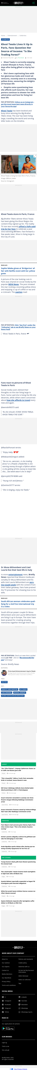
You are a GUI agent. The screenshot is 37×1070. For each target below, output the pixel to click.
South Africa (5, 804)
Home (3, 35)
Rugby (3, 876)
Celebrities (22, 35)
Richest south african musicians (13, 695)
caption (18, 292)
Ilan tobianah (6, 692)
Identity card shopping (10, 689)
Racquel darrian (19, 692)
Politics (3, 793)
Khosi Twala (6, 110)
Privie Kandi (21, 57)
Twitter (4, 682)
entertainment (15, 574)
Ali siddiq (23, 689)
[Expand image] (35, 156)
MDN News (13, 284)
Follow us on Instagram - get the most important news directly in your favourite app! (17, 104)
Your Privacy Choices (20, 1069)
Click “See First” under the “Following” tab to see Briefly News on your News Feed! (18, 327)
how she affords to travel (18, 400)
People (3, 773)
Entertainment (12, 35)
